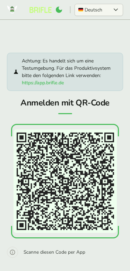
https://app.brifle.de (43, 82)
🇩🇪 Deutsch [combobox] (90, 10)
